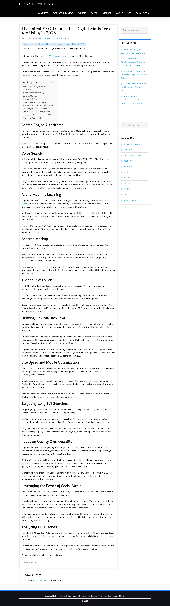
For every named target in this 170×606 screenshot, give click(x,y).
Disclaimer (82, 596)
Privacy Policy (59, 596)
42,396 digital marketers (61, 56)
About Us (48, 596)
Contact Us (92, 596)
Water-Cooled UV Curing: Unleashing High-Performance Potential (134, 75)
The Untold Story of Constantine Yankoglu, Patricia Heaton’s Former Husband (134, 100)
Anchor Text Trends (31, 99)
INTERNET (128, 177)
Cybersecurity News (132, 155)
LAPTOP (127, 183)
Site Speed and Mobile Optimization (38, 105)
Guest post (71, 596)
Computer (128, 149)
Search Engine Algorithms (34, 86)
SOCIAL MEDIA (130, 200)
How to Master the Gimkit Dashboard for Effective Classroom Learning (133, 87)
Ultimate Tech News (36, 4)
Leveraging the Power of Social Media (38, 114)
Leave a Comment (63, 38)
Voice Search (28, 89)
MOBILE (127, 189)
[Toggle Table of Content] (51, 83)
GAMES (127, 172)
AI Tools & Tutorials (132, 144)
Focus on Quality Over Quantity (36, 111)
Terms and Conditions (108, 596)
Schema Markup (30, 95)
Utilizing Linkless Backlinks (34, 102)
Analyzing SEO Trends (32, 118)
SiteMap (122, 596)
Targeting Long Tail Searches (35, 108)
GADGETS (128, 166)
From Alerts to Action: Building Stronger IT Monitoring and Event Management (134, 62)
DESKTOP (128, 161)
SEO (36, 562)
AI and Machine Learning (33, 92)
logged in (40, 580)
